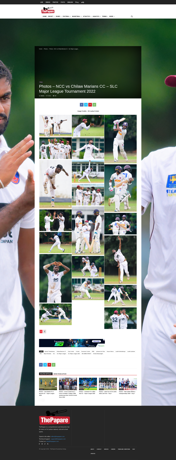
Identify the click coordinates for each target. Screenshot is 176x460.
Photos (46, 49)
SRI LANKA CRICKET (86, 353)
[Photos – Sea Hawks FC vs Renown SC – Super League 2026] (48, 384)
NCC (41, 353)
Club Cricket (71, 351)
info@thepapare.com (52, 441)
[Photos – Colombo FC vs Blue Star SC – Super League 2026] (88, 384)
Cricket (77, 351)
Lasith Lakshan (131, 351)
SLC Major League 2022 (74, 353)
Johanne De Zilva (100, 351)
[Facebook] (82, 105)
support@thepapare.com (58, 439)
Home (40, 49)
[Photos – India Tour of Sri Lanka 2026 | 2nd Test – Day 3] (108, 384)
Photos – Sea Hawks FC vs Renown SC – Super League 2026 (46, 393)
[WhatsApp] (94, 105)
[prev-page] (40, 400)
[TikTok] (45, 444)
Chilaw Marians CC (61, 351)
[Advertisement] (88, 32)
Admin (42, 95)
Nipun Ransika (47, 353)
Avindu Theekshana (50, 351)
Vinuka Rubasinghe (98, 353)
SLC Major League (61, 353)
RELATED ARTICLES (45, 374)
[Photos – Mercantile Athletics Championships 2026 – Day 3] (128, 384)
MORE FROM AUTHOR (60, 374)
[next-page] (43, 400)
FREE (93, 351)
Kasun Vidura (110, 351)
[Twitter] (86, 105)
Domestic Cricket (85, 351)
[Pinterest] (90, 105)
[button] (132, 16)
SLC (54, 353)
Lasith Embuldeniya (120, 351)
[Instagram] (42, 444)
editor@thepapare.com (58, 436)
